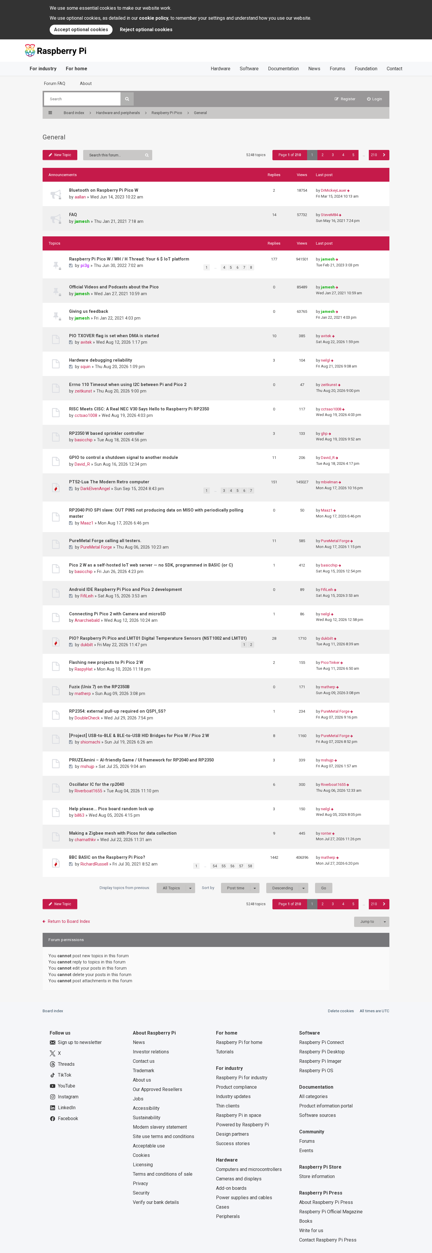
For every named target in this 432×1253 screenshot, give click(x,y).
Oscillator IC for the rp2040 (96, 784)
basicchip (84, 439)
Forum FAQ (54, 83)
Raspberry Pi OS (316, 1070)
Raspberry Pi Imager (320, 1061)
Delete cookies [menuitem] (341, 1011)
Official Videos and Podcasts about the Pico (114, 287)
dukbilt (87, 644)
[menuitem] (374, 99)
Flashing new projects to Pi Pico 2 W (106, 662)
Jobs (138, 1099)
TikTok (64, 1075)
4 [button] (343, 155)
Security (141, 1193)
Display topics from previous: (140, 888)
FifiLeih (87, 596)
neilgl (325, 360)
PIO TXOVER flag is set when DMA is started (114, 335)
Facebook (68, 1118)
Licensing (143, 1164)
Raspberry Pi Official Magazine (331, 1211)
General (54, 137)
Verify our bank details (156, 1202)
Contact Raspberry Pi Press (327, 1240)
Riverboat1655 (88, 790)
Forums (337, 68)
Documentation (283, 68)
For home (76, 68)
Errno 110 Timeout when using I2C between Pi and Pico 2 (127, 384)
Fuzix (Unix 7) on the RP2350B (99, 686)
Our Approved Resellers (157, 1089)
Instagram (68, 1097)
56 (232, 866)
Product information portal (326, 1106)
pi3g (85, 265)
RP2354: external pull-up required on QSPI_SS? (117, 711)
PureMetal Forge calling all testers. (105, 540)
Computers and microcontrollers (249, 1169)
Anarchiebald (87, 620)
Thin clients (228, 1106)
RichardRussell (94, 864)
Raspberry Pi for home (239, 1042)
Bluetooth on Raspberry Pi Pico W (103, 190)
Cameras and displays (239, 1179)
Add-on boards (231, 1188)
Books (305, 1221)
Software (249, 68)
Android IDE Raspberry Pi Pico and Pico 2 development (125, 589)
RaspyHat (84, 669)
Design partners (232, 1134)
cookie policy (153, 18)
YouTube (66, 1086)
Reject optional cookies (146, 29)
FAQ (73, 214)
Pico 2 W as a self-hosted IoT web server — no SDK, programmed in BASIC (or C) (151, 565)
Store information (317, 1176)
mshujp (87, 766)
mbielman (329, 482)
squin (86, 366)
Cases (222, 1207)
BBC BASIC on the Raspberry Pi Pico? (107, 857)
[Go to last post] (348, 190)
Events (306, 1150)
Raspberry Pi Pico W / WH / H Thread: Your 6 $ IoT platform (129, 259)
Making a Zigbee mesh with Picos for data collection (123, 833)
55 (224, 866)
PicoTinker (330, 662)
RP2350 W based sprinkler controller (106, 433)
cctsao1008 (86, 415)
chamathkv (85, 839)
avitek (86, 342)
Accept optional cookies (81, 29)
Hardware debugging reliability (100, 360)
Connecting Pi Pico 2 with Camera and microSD (117, 614)
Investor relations (151, 1052)
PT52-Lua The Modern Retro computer (109, 482)
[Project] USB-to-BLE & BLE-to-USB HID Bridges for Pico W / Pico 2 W (139, 735)
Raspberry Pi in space (238, 1115)
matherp (83, 693)
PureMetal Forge (96, 547)
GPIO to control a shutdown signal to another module (123, 457)
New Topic (62, 155)
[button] (384, 155)
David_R (82, 464)
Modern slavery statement (160, 1127)
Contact (394, 68)
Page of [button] (290, 155)
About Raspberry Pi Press (326, 1202)
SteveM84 (329, 215)
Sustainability (146, 1117)
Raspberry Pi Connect (321, 1042)
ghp (324, 433)
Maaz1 (87, 523)
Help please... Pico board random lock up (111, 808)
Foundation (366, 68)
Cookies (141, 1155)
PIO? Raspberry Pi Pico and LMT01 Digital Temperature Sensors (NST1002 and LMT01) (158, 638)
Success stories (233, 1143)
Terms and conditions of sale (162, 1174)
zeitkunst (83, 391)
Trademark (143, 1070)
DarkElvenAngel (95, 488)
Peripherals (228, 1216)
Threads (66, 1064)
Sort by (223, 888)
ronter (326, 833)
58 (250, 866)
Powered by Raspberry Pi (242, 1124)
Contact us (144, 1061)
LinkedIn (67, 1107)
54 (215, 866)
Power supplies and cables (244, 1197)
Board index (53, 1011)
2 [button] (323, 155)
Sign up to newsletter (80, 1042)
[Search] (127, 99)
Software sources (317, 1115)
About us (142, 1080)
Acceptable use (149, 1146)
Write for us (311, 1230)
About (86, 83)
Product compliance (236, 1087)
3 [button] (333, 155)
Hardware (220, 68)
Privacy (140, 1183)
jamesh (82, 221)
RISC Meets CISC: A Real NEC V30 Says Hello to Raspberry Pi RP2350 (139, 409)
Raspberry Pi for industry (241, 1077)
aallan (80, 197)
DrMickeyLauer (333, 190)
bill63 (79, 815)
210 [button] (374, 155)
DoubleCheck (87, 718)
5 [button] (353, 155)
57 (241, 866)
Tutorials (225, 1052)
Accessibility (146, 1108)
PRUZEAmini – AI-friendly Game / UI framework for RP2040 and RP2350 (141, 760)
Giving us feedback (88, 311)
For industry (43, 68)
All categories (313, 1096)
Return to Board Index (69, 921)
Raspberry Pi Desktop (322, 1052)
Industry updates (233, 1096)
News (314, 68)
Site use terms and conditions (163, 1136)
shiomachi (90, 742)
